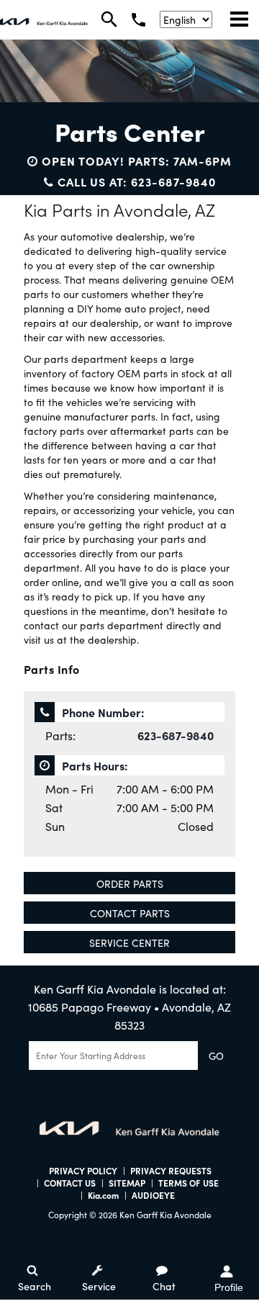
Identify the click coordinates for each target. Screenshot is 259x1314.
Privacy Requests (171, 1170)
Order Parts (129, 883)
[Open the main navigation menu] (239, 20)
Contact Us (70, 1182)
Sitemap (127, 1182)
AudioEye (153, 1195)
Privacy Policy (83, 1170)
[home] (44, 19)
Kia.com (103, 1195)
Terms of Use (188, 1182)
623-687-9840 (175, 735)
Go (216, 1055)
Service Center (129, 942)
